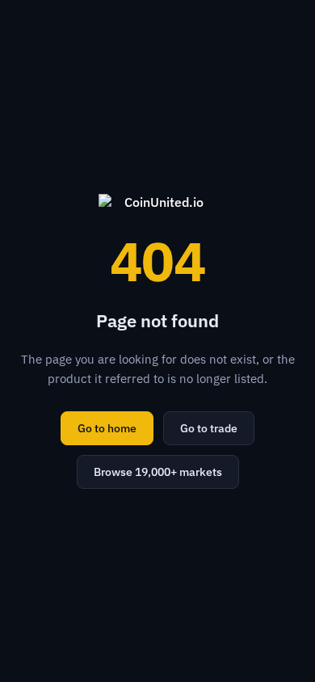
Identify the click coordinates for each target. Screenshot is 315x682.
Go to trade (208, 428)
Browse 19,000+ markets (158, 472)
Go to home (107, 428)
